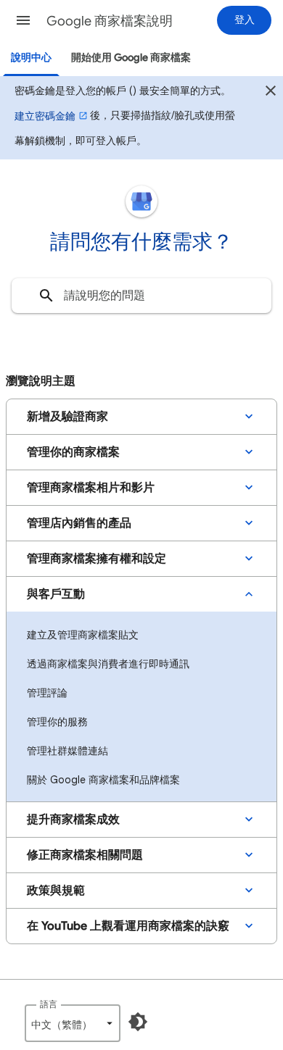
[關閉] (270, 92)
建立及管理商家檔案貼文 (83, 634)
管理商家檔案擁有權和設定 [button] (96, 558)
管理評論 (47, 692)
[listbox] (72, 1023)
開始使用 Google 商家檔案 (131, 57)
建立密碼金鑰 (45, 115)
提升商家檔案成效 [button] (73, 819)
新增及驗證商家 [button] (67, 416)
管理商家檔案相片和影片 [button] (91, 487)
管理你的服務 (57, 721)
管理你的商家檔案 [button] (73, 452)
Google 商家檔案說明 (109, 21)
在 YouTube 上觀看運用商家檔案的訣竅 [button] (128, 926)
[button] (23, 20)
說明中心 (31, 57)
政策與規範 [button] (56, 890)
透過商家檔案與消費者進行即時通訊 (108, 663)
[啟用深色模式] (137, 1021)
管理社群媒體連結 (67, 750)
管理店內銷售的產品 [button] (79, 523)
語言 (48, 1004)
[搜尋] (46, 295)
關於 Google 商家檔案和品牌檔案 (103, 779)
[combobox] (141, 295)
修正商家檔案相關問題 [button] (85, 855)
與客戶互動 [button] (56, 594)
